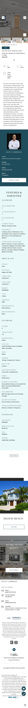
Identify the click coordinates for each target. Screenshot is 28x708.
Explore (14, 527)
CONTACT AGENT (14, 180)
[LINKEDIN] (14, 649)
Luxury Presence (14, 660)
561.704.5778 (6, 164)
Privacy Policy (20, 668)
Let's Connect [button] (14, 570)
